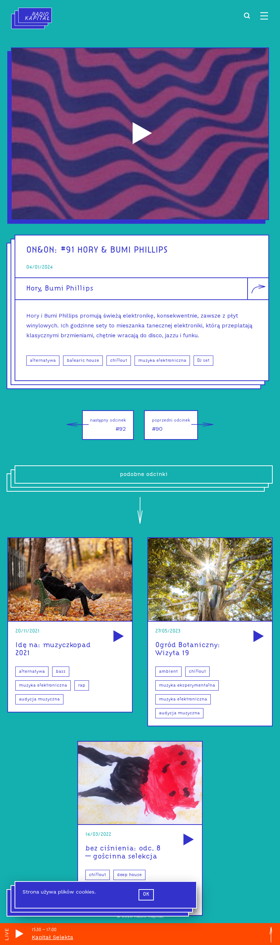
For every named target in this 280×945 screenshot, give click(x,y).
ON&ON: (42, 250)
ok (146, 894)
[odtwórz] (117, 637)
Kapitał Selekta (52, 937)
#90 (171, 425)
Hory (33, 289)
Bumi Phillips (69, 289)
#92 (108, 425)
